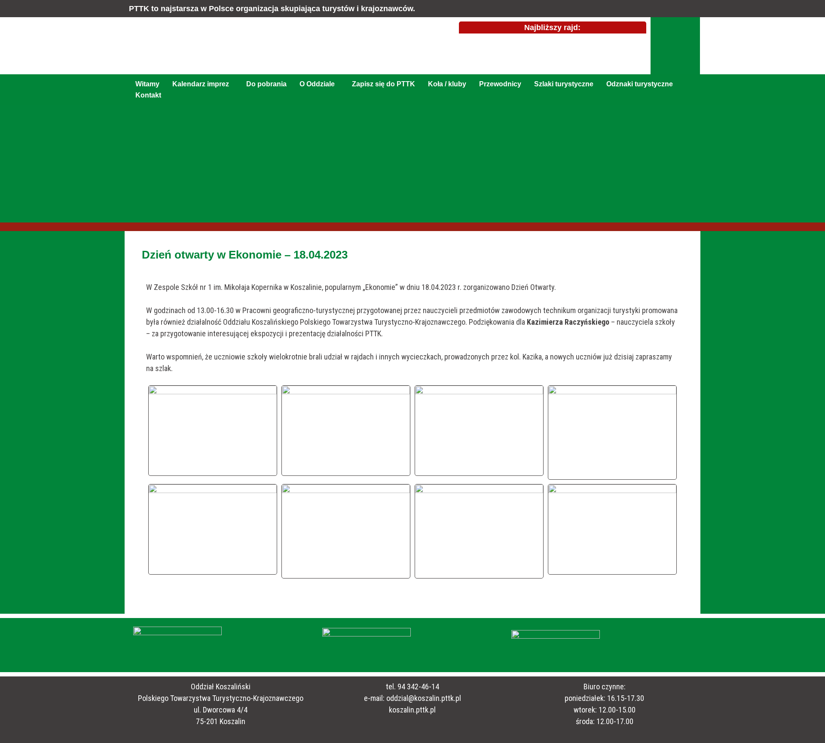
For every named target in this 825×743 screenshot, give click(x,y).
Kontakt (148, 95)
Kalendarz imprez (200, 84)
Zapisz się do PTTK (383, 84)
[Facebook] (675, 42)
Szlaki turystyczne (563, 84)
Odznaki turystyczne (639, 84)
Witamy (147, 84)
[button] (203, 84)
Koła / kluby (447, 84)
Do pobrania (266, 84)
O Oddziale (317, 84)
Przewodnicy (500, 84)
